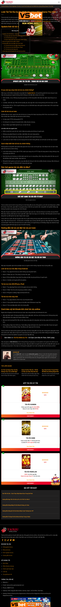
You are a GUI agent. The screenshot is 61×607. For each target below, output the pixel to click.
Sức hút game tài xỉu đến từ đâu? (11, 41)
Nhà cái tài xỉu (6, 550)
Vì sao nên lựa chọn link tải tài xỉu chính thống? (16, 35)
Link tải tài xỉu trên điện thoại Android (14, 45)
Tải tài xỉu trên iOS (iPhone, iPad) (13, 47)
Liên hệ (5, 571)
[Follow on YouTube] (13, 540)
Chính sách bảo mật (8, 569)
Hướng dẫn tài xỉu (7, 555)
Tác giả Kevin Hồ (7, 574)
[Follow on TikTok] (8, 540)
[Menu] (59, 2)
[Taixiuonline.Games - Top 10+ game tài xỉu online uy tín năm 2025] (7, 2)
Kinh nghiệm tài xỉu (8, 552)
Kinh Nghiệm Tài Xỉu (15, 6)
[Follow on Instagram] (5, 540)
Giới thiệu (5, 563)
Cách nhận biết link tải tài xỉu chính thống (15, 39)
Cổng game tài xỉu (8, 547)
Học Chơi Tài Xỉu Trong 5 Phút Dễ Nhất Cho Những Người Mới (50, 370)
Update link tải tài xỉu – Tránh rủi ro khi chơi (13, 33)
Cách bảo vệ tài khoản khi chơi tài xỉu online (13, 51)
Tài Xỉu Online (5, 6)
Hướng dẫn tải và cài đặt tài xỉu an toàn (12, 43)
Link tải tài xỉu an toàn (10, 37)
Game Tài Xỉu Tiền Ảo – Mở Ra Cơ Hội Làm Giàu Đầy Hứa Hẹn (30, 370)
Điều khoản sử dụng (8, 566)
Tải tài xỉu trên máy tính (11, 49)
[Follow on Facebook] (2, 540)
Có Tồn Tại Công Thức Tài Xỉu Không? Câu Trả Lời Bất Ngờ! (9, 370)
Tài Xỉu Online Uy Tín (20, 337)
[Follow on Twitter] (11, 540)
